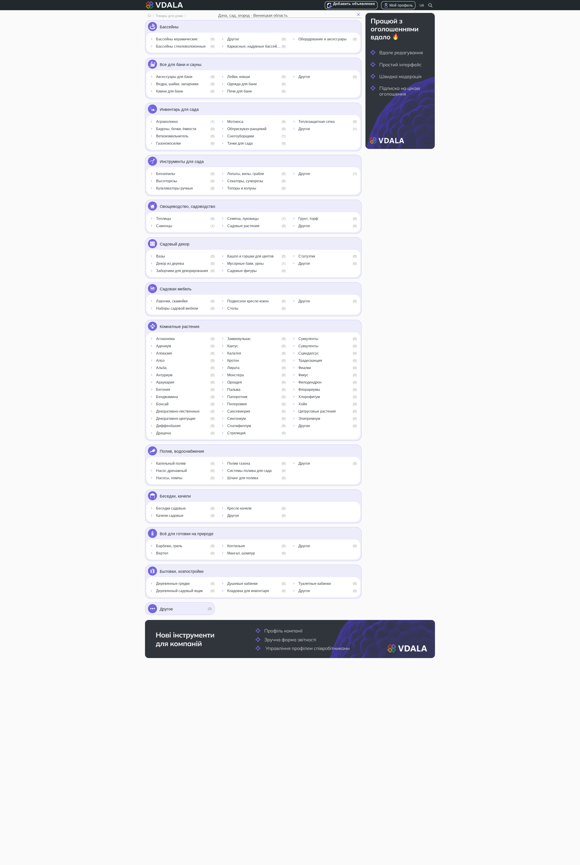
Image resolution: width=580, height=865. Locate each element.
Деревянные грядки (173, 583)
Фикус (303, 374)
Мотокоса (235, 121)
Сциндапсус (308, 353)
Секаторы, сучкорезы (245, 180)
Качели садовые (170, 515)
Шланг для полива (242, 477)
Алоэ (160, 360)
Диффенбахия (168, 425)
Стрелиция (236, 432)
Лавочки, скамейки (172, 301)
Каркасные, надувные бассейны (254, 46)
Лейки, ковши (238, 76)
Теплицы (163, 218)
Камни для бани (169, 91)
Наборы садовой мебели (177, 308)
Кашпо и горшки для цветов (250, 256)
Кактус (232, 345)
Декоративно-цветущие (176, 418)
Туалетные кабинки (314, 583)
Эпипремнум (309, 418)
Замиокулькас (239, 338)
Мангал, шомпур (241, 553)
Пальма (233, 389)
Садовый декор (174, 244)
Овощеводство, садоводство (187, 206)
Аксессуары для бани (174, 76)
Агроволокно (167, 121)
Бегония (163, 389)
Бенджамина (167, 396)
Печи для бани (239, 91)
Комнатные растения (179, 326)
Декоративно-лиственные (178, 411)
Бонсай (162, 403)
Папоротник (237, 396)
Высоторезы (166, 180)
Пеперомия (237, 403)
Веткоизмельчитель (172, 135)
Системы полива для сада (249, 470)
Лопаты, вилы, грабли (245, 173)
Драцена (163, 432)
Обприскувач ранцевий (246, 128)
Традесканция (310, 360)
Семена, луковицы (243, 218)
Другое (233, 38)
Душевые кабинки (242, 583)
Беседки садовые (171, 508)
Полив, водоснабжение (182, 451)
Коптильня (236, 545)
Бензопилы (165, 173)
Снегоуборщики (240, 135)
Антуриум (164, 374)
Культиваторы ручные (174, 188)
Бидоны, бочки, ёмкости (176, 128)
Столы (232, 308)
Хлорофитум (309, 396)
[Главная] (149, 16)
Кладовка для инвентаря (248, 590)
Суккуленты (308, 338)
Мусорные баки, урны (245, 263)
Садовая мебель (175, 289)
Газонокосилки (168, 143)
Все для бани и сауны (180, 64)
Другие (304, 425)
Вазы (160, 256)
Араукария (165, 382)
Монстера (235, 374)
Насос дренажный (171, 470)
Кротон (233, 360)
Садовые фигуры (242, 270)
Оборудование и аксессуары (322, 38)
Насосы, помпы (169, 477)
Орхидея (234, 382)
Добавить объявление (354, 4)
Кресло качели (239, 508)
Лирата (233, 367)
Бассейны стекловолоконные (181, 46)
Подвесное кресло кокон (248, 301)
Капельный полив (171, 463)
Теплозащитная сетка (316, 121)
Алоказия (164, 353)
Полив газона (238, 463)
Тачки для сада (240, 143)
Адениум (163, 345)
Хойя (302, 403)
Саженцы (164, 225)
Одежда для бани (242, 83)
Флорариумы (309, 389)
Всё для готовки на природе (186, 533)
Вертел (162, 553)
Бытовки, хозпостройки (181, 571)
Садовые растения (243, 225)
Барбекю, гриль (169, 545)
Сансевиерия (238, 411)
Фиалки (304, 367)
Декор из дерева (170, 263)
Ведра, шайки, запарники (177, 83)
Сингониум (236, 418)
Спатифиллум (239, 425)
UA (422, 5)
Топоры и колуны (241, 188)
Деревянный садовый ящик (179, 590)
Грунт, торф (308, 218)
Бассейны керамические (177, 38)
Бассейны (169, 26)
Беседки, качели (175, 496)
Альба (161, 367)
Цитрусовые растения (317, 411)
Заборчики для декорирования (182, 270)
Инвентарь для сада (179, 109)
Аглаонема (165, 338)
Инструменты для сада (182, 161)
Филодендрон (309, 382)
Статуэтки (306, 256)
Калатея (234, 353)
